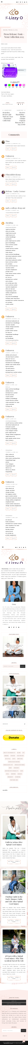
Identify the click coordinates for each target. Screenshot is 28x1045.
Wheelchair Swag (19, 764)
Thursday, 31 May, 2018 (11, 517)
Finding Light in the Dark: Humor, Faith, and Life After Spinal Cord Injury (14, 708)
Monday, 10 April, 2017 (11, 384)
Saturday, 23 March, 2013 (12, 210)
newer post (7, 110)
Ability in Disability (9, 752)
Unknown (10, 156)
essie (3, 104)
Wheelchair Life (8, 764)
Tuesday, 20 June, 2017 (11, 484)
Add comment (22, 545)
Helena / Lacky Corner (15, 191)
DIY (23, 752)
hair (21, 770)
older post (20, 110)
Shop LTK (14, 1001)
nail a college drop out (15, 208)
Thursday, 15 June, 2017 (12, 452)
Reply (7, 148)
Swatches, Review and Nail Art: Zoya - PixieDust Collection (8, 117)
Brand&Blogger (8, 1043)
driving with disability (11, 770)
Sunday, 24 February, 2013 (12, 193)
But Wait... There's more (14, 862)
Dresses (6, 755)
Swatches (20, 758)
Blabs (18, 752)
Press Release (9, 104)
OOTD (14, 758)
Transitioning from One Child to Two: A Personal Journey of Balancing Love (14, 646)
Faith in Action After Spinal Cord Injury (14, 686)
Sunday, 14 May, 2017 (11, 418)
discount (16, 767)
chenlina (9, 223)
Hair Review (20, 755)
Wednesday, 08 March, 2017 (13, 318)
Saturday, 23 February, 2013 (13, 143)
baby (10, 767)
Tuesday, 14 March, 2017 (12, 352)
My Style (7, 758)
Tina (7, 141)
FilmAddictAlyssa (13, 174)
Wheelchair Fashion (14, 761)
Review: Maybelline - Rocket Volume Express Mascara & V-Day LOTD (20, 119)
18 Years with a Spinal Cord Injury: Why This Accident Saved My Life (14, 958)
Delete (14, 148)
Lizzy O (8, 1042)
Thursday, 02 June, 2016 (12, 225)
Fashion (13, 755)
